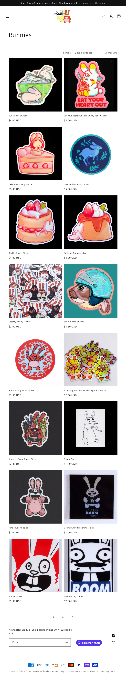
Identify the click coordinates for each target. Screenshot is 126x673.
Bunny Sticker (70, 459)
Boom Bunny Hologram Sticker (79, 528)
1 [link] (53, 616)
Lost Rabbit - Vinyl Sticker (76, 184)
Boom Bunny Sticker (74, 596)
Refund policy (58, 671)
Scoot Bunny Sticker (74, 321)
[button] (7, 16)
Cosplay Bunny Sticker (19, 321)
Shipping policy (108, 671)
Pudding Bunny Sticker (75, 253)
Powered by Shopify (40, 671)
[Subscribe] (66, 642)
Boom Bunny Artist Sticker (21, 390)
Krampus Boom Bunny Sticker (23, 459)
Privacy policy (74, 671)
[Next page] (72, 617)
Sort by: (67, 52)
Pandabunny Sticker (18, 528)
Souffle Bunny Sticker (19, 253)
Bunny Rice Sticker (18, 115)
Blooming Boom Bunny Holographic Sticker (85, 390)
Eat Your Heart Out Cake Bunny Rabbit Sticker (86, 115)
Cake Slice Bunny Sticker (20, 184)
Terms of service (90, 671)
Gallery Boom (25, 671)
